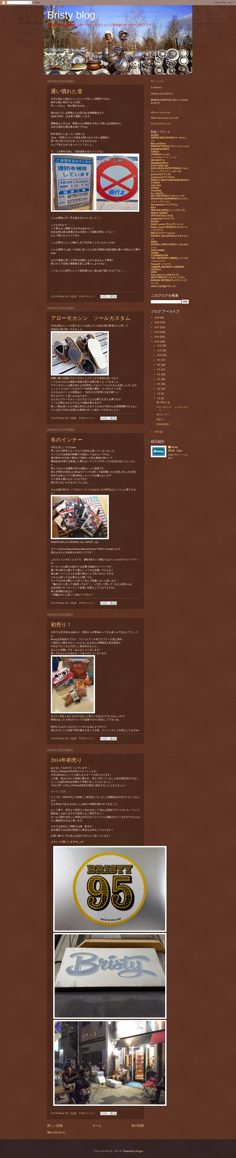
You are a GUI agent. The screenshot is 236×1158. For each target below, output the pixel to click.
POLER (155, 221)
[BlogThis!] (105, 296)
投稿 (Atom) (59, 1132)
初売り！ (61, 624)
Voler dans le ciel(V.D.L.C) (165, 274)
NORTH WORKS (159, 213)
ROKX (154, 242)
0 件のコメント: (87, 296)
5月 (159, 379)
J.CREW (155, 182)
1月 (159, 398)
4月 (159, 384)
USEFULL (156, 269)
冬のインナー (67, 439)
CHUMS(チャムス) (160, 154)
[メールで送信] (102, 296)
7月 (159, 369)
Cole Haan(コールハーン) (163, 157)
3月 (159, 388)
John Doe (156, 185)
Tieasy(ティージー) (160, 264)
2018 (157, 322)
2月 (159, 393)
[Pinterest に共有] (115, 296)
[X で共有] (108, 296)
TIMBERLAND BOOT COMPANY (168, 267)
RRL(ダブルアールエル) (163, 233)
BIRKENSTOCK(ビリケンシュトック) (170, 146)
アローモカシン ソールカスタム (91, 317)
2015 (157, 336)
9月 (159, 360)
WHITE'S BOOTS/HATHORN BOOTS (170, 180)
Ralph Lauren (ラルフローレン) (167, 224)
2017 (157, 327)
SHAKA (155, 253)
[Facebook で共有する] (112, 296)
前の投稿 (137, 1125)
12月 (159, 345)
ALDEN (154, 135)
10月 (159, 355)
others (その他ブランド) (163, 286)
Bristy (175, 447)
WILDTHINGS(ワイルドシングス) (167, 277)
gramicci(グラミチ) (161, 174)
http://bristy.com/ (162, 112)
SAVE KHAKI (157, 250)
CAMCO (155, 151)
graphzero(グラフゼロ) (162, 177)
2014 (157, 341)
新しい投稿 (55, 1125)
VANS (154, 272)
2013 (157, 431)
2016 (157, 332)
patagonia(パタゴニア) (162, 218)
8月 (159, 365)
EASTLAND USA (159, 165)
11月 (159, 350)
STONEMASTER (159, 255)
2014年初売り (66, 759)
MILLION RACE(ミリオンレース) (167, 195)
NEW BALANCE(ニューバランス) (168, 210)
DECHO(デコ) (158, 160)
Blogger (139, 1151)
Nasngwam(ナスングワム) (164, 204)
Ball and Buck (158, 143)
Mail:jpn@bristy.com (161, 123)
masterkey (156, 190)
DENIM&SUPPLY (160, 163)
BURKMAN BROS (160, 149)
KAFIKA (155, 188)
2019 (157, 317)
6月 (159, 374)
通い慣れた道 (66, 91)
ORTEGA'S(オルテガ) (162, 215)
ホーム (97, 1125)
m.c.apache (157, 193)
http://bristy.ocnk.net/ (167, 118)
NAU (153, 207)
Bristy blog (71, 15)
